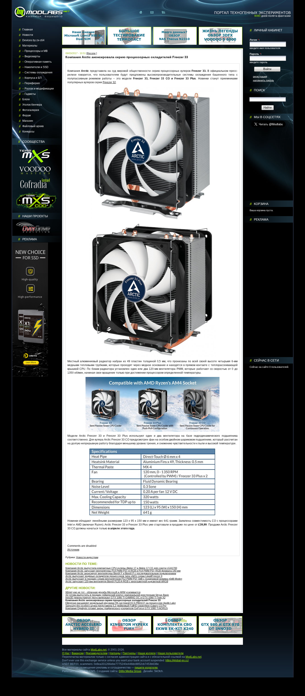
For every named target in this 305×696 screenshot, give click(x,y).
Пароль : (255, 54)
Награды (115, 653)
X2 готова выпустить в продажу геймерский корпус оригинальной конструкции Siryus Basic (117, 595)
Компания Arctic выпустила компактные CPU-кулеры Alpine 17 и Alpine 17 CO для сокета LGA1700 (121, 568)
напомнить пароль (263, 80)
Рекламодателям (96, 653)
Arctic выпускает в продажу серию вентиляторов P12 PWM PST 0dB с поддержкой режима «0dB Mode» (123, 578)
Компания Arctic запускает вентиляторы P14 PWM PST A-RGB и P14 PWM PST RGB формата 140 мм (123, 570)
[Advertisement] (268, 290)
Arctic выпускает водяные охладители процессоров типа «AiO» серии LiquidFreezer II (113, 576)
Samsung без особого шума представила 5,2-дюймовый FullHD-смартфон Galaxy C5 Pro (115, 605)
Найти (267, 107)
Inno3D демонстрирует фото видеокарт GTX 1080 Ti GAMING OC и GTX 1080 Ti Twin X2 (115, 597)
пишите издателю (146, 667)
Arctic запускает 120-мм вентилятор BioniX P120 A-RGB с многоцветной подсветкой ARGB (116, 581)
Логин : (255, 39)
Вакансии (78, 653)
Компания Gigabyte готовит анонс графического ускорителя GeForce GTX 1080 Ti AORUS (116, 608)
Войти (267, 69)
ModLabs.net (99, 649)
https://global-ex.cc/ (177, 660)
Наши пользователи (171, 653)
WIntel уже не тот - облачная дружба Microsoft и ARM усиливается (102, 592)
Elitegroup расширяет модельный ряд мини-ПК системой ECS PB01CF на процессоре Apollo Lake (120, 603)
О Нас (66, 653)
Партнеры (129, 653)
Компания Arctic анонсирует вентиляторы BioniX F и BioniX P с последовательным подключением (120, 573)
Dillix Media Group (130, 671)
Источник (73, 549)
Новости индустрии (87, 557)
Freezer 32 (109, 82)
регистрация (260, 76)
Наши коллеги (147, 653)
